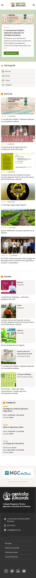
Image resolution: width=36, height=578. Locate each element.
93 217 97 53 (11, 525)
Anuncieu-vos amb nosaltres (18, 482)
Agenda (7, 277)
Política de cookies (11, 552)
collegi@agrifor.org (13, 530)
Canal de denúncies (11, 557)
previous (5, 20)
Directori (8, 71)
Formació (10, 403)
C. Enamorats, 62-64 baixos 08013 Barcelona (18, 520)
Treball (7, 80)
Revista (7, 76)
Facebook (6, 571)
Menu (2, 5)
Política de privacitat (12, 548)
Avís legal (8, 543)
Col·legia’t (8, 85)
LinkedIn (18, 571)
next (30, 20)
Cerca (34, 5)
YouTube (24, 571)
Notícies (8, 94)
